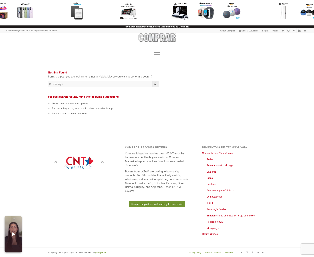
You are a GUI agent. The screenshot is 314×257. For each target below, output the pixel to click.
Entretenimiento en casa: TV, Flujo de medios (231, 215)
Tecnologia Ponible (216, 209)
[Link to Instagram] (288, 30)
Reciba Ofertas (210, 234)
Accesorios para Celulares (220, 190)
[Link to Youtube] (305, 30)
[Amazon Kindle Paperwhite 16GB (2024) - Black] (75, 11)
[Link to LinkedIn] (299, 30)
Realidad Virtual (215, 221)
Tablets (210, 203)
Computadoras (214, 196)
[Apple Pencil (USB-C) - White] (282, 11)
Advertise (253, 30)
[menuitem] (227, 31)
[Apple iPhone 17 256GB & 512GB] (24, 11)
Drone (210, 178)
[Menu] (157, 54)
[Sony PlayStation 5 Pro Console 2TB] (179, 11)
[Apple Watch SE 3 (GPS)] (204, 11)
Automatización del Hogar (220, 165)
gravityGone (100, 252)
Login (265, 30)
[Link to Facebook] (294, 30)
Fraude (275, 30)
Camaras (211, 171)
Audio (210, 159)
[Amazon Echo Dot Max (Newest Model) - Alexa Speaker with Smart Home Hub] (230, 11)
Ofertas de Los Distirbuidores (217, 153)
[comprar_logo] (157, 41)
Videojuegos (213, 228)
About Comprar (227, 30)
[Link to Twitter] (283, 30)
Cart (243, 30)
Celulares (211, 184)
